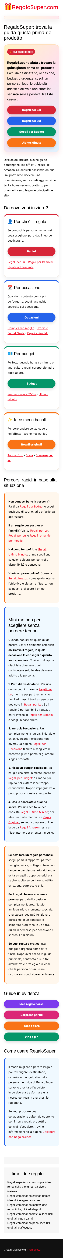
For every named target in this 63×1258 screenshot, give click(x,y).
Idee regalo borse (31, 1004)
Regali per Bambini (40, 262)
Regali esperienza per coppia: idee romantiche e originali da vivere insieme (29, 1187)
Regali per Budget (31, 506)
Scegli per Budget (31, 131)
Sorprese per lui (31, 1015)
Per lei (31, 251)
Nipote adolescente (20, 267)
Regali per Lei (31, 110)
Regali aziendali (37, 333)
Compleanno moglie (21, 328)
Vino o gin (31, 1037)
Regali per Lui (31, 121)
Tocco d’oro (15, 455)
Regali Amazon (18, 578)
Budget (32, 383)
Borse (29, 455)
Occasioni (31, 317)
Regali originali (31, 444)
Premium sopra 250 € (22, 394)
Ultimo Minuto (31, 142)
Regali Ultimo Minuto (34, 812)
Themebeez (34, 1249)
